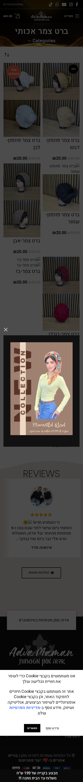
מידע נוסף (52, 728)
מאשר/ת (32, 728)
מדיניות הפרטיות (24, 708)
